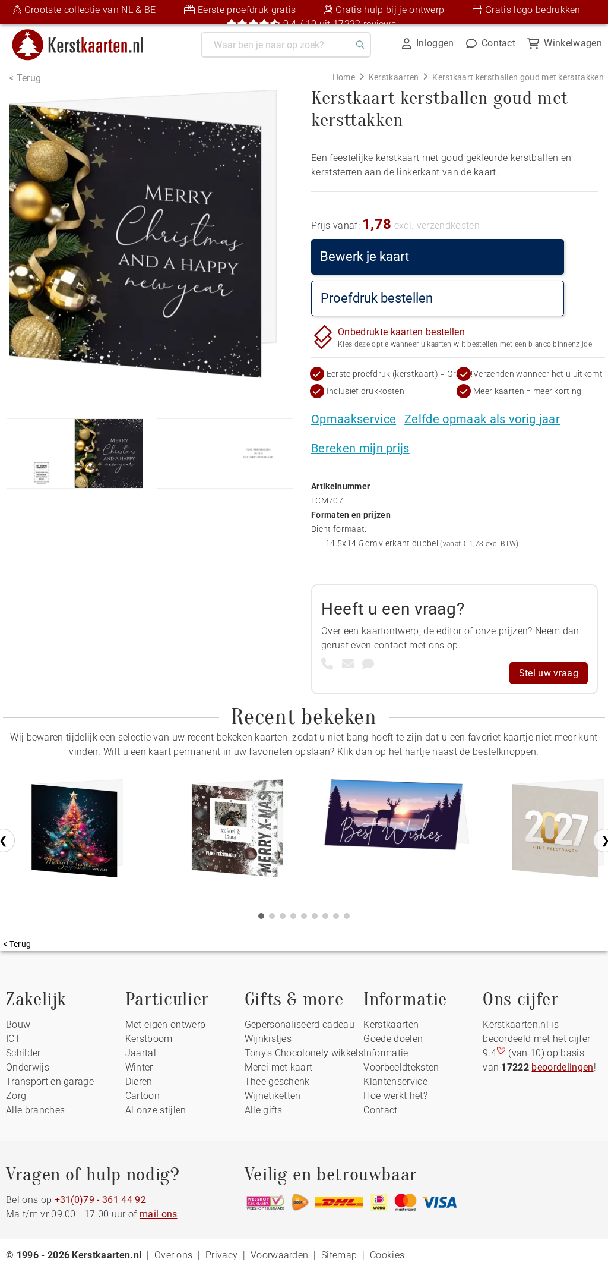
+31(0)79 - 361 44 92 (100, 1199)
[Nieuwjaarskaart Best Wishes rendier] (398, 832)
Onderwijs (27, 1067)
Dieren (139, 1081)
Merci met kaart (279, 1067)
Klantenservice (395, 1081)
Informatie (385, 1053)
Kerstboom (149, 1038)
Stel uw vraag (548, 673)
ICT (13, 1038)
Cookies (387, 1255)
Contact (380, 1110)
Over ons (173, 1255)
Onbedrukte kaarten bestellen (401, 332)
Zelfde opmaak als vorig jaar (482, 419)
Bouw (18, 1024)
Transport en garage (50, 1081)
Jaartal (140, 1053)
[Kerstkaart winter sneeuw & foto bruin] (237, 832)
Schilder (23, 1053)
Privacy (221, 1255)
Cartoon (142, 1095)
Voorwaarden (280, 1255)
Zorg (16, 1095)
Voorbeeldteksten (401, 1067)
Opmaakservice (353, 419)
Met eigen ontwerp (165, 1024)
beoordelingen (562, 1067)
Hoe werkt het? (395, 1095)
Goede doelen (393, 1038)
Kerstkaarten (391, 1024)
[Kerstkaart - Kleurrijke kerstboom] (77, 832)
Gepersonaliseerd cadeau (299, 1024)
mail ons (159, 1214)
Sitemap (339, 1255)
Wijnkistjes (268, 1038)
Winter (139, 1067)
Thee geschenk (277, 1081)
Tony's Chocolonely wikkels (304, 1053)
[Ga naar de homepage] (85, 33)
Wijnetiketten (273, 1095)
